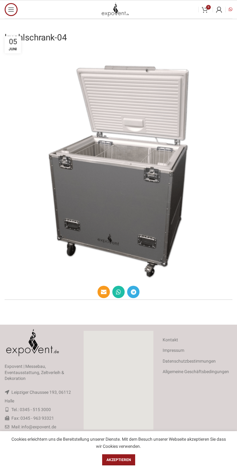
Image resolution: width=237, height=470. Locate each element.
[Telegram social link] (133, 292)
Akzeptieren (118, 460)
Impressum (173, 350)
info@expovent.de (38, 426)
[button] (118, 380)
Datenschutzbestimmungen (189, 361)
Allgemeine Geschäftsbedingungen (196, 371)
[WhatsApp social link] (118, 292)
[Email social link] (104, 292)
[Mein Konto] (219, 9)
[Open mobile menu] (11, 9)
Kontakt (170, 339)
